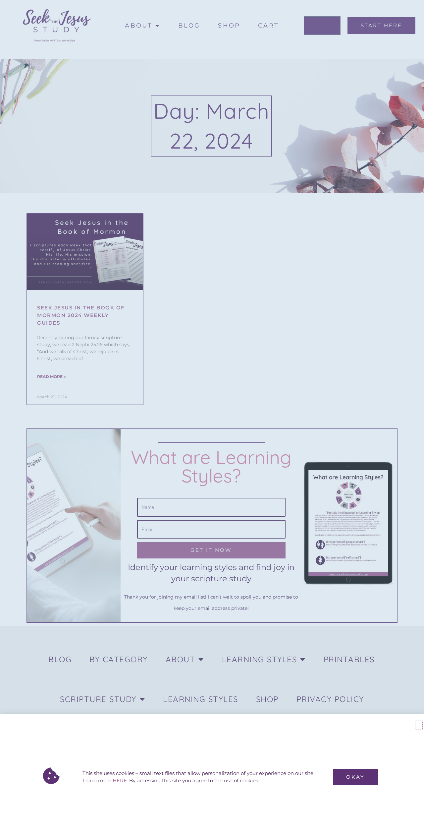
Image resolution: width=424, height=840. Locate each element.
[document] (212, 420)
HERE (120, 780)
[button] (419, 725)
